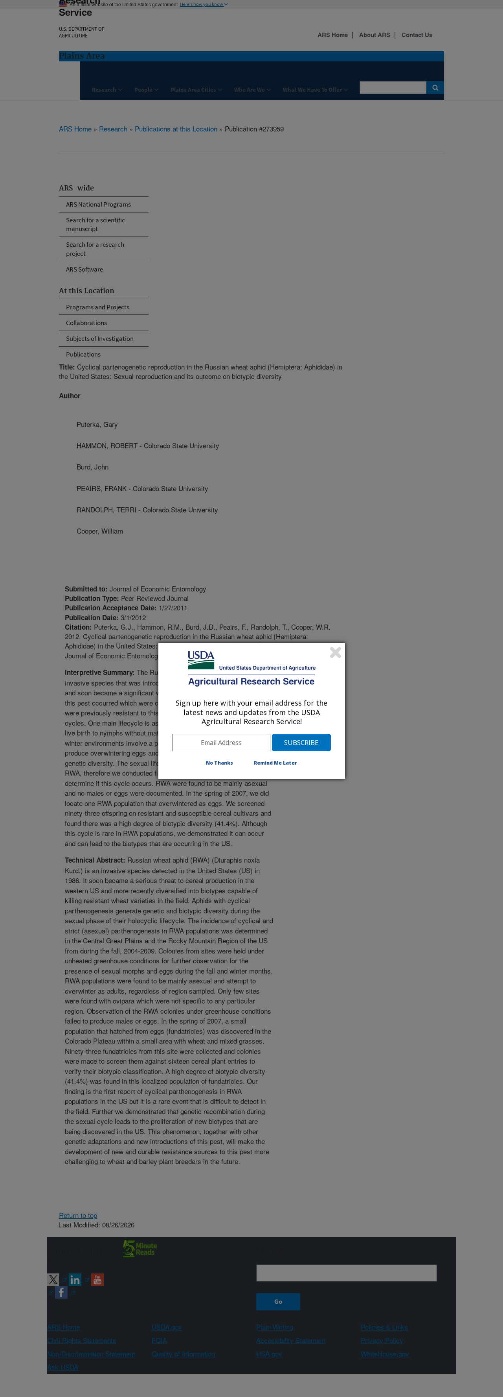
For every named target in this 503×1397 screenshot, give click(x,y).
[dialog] (251, 710)
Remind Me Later (275, 762)
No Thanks (219, 762)
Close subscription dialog (335, 652)
